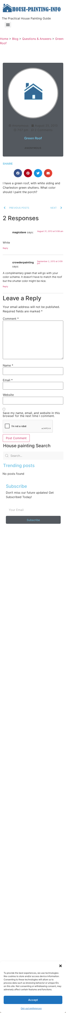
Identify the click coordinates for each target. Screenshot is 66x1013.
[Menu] (8, 25)
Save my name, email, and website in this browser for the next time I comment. (31, 414)
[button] (60, 966)
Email (8, 380)
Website (8, 394)
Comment (11, 318)
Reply (5, 248)
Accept (33, 1000)
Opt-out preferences (31, 1008)
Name (8, 365)
